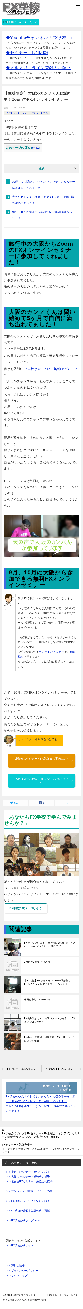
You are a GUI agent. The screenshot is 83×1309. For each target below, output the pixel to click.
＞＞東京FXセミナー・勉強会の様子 (28, 1171)
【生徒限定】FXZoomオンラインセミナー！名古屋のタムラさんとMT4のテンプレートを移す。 (62, 1069)
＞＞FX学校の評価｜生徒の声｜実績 (28, 1210)
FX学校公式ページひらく (25, 908)
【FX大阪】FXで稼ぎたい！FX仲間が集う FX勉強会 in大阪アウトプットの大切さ (48, 982)
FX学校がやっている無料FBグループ (50, 369)
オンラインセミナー (51, 651)
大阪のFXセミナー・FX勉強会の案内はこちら (42, 760)
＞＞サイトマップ (16, 1275)
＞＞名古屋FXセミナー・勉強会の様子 (29, 1181)
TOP (41, 1135)
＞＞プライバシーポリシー (22, 1270)
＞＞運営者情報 (15, 1265)
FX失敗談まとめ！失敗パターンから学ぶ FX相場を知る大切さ (49, 1020)
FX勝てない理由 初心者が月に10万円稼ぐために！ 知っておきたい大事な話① (49, 945)
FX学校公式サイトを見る (22, 22)
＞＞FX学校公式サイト (20, 1245)
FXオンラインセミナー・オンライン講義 (27, 113)
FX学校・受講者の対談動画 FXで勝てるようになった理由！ (49, 1039)
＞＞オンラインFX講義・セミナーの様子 (30, 1191)
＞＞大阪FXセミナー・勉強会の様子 (28, 1176)
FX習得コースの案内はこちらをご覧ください (41, 780)
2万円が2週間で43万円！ (38, 961)
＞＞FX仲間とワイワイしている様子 (28, 1200)
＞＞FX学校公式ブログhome (23, 1220)
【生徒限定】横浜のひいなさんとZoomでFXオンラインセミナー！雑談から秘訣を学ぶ (24, 1069)
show (35, 147)
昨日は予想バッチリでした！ (40, 999)
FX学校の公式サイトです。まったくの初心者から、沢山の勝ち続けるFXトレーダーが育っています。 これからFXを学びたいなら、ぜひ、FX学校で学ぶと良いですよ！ (41, 1103)
